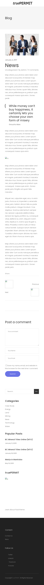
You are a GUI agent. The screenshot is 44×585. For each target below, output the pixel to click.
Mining (7, 416)
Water (7, 426)
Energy (7, 409)
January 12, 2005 (11, 443)
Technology (10, 423)
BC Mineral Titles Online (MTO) (19, 439)
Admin (23, 70)
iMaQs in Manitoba (13, 459)
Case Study (9, 406)
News (7, 419)
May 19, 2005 (9, 463)
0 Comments (33, 70)
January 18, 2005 (11, 453)
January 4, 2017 (11, 60)
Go (36, 391)
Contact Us (9, 536)
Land (7, 413)
